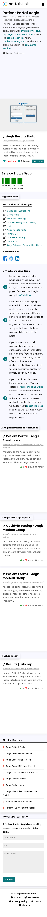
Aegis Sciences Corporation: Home (24, 245)
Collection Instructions (18, 210)
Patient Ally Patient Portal (19, 801)
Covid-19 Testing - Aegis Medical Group (23, 528)
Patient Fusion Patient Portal (20, 807)
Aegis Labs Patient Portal (18, 759)
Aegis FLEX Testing (16, 218)
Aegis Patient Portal (16, 747)
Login (9, 226)
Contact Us (13, 241)
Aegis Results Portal (21, 136)
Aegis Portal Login (15, 785)
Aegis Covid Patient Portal (19, 753)
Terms (37, 901)
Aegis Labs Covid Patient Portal (21, 772)
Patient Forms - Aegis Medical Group (21, 576)
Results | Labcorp (19, 664)
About (17, 897)
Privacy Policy (19, 901)
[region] (23, 76)
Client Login (13, 214)
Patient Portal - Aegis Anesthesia (21, 438)
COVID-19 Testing (16, 237)
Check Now (38, 161)
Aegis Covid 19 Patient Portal (20, 766)
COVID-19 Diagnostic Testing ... (22, 222)
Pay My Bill (12, 233)
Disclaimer (34, 897)
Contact (26, 905)
